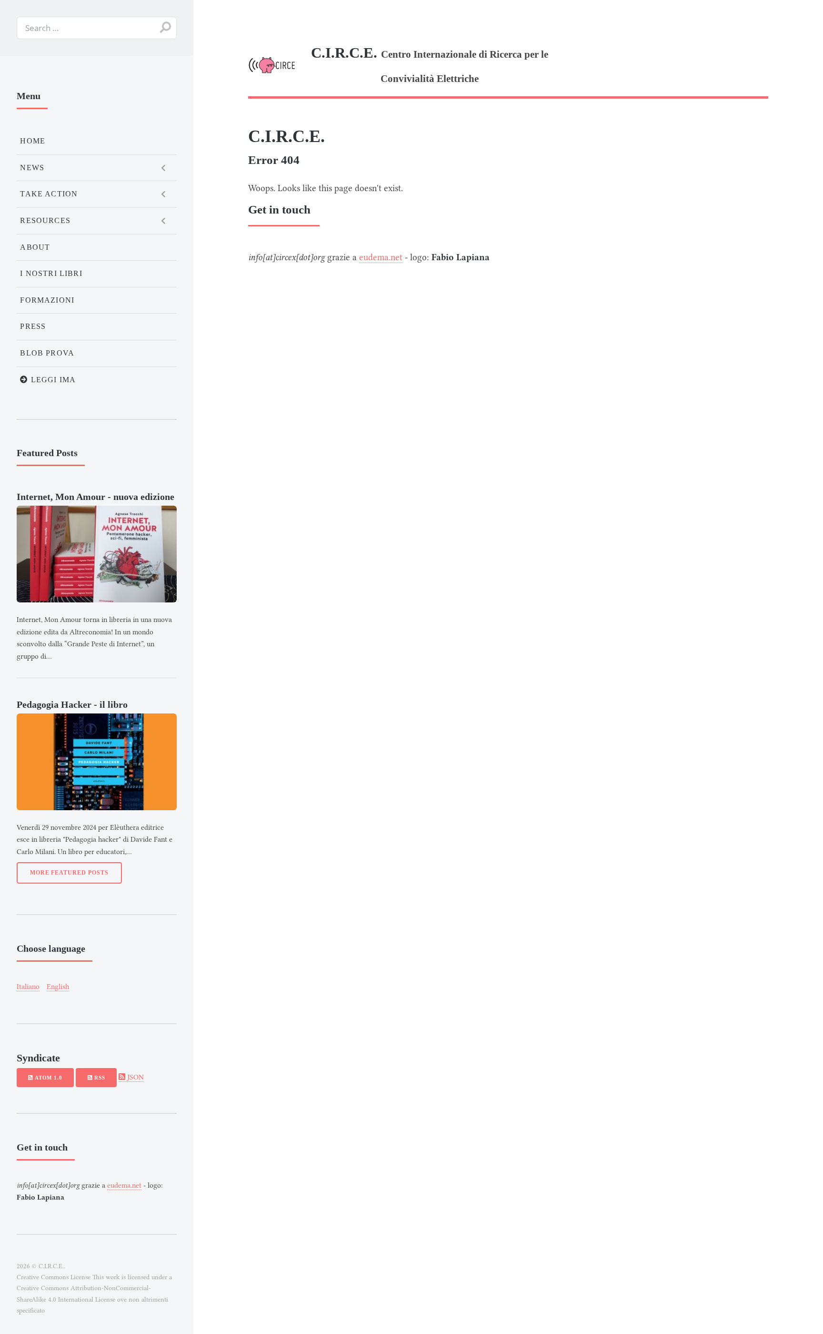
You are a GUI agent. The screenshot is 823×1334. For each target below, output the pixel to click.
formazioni (47, 300)
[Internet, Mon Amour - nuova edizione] (97, 554)
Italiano (28, 986)
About (35, 247)
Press (33, 326)
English (58, 986)
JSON (134, 1077)
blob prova (47, 353)
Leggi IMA (52, 380)
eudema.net (380, 257)
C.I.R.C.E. (286, 136)
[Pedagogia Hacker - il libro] (97, 761)
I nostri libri (51, 273)
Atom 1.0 (47, 1077)
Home (32, 141)
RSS (98, 1077)
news (32, 167)
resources (45, 220)
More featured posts (69, 872)
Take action (49, 194)
